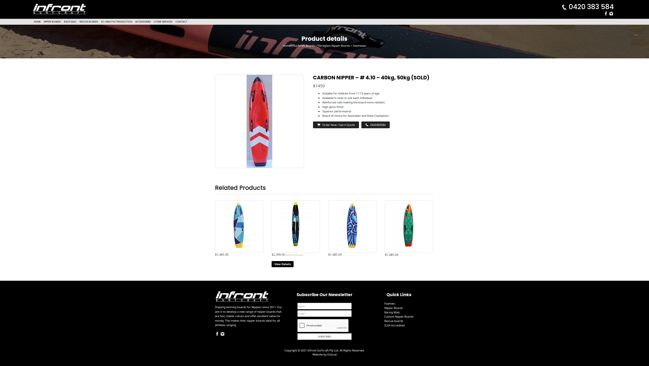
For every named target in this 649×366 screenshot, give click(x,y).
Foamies (389, 303)
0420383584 (377, 125)
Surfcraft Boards (304, 46)
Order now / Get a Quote (337, 125)
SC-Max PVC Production (116, 21)
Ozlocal (332, 354)
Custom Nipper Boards (399, 316)
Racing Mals (392, 312)
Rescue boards (393, 321)
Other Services (163, 21)
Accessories (143, 21)
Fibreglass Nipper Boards (334, 46)
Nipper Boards (52, 21)
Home (37, 21)
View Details (282, 264)
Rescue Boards (89, 21)
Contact (181, 21)
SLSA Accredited (394, 325)
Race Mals (70, 21)
